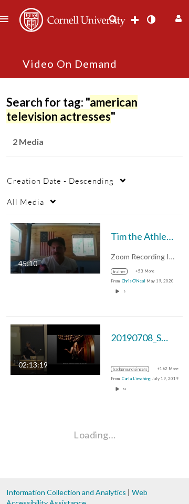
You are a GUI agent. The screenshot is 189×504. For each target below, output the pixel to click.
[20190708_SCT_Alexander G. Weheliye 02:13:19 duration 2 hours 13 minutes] (55, 348)
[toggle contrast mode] (151, 19)
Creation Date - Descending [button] (60, 180)
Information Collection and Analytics (66, 492)
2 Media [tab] (28, 141)
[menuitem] (113, 19)
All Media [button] (25, 201)
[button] (177, 17)
